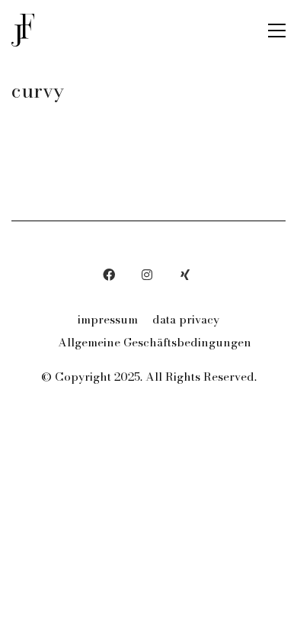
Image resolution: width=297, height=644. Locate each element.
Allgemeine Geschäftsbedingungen (154, 342)
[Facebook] (109, 274)
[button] (277, 30)
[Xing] (185, 274)
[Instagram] (147, 274)
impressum (108, 319)
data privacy (185, 319)
